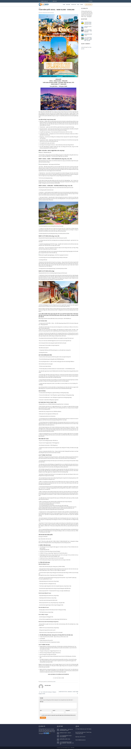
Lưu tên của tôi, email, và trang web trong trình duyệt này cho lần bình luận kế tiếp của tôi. (59, 715)
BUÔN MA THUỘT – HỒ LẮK (88, 27)
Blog (78, 4)
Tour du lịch (73, 4)
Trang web (68, 710)
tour (47, 681)
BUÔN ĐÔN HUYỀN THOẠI (88, 35)
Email (54, 710)
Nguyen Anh (52, 12)
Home (64, 4)
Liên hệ (81, 4)
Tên (41, 710)
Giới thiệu (68, 4)
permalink (53, 681)
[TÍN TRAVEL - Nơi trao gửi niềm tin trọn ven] (44, 4)
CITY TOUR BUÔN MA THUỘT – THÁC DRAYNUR (88, 30)
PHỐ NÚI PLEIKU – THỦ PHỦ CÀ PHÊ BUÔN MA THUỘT (88, 23)
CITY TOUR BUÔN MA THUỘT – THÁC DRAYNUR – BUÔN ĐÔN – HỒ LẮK (88, 39)
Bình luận (41, 701)
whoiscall (83, 47)
